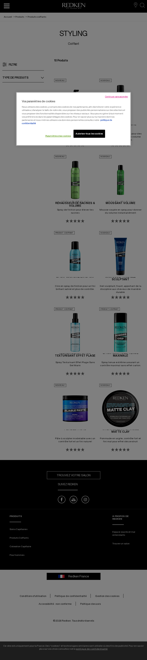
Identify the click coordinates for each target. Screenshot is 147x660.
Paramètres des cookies (58, 136)
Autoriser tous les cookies (89, 133)
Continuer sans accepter (116, 97)
